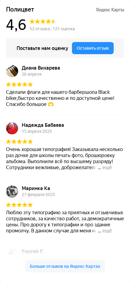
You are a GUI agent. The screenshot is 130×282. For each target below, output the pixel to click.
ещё (107, 167)
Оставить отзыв (93, 48)
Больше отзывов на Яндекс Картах (65, 266)
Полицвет (20, 9)
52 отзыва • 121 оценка (52, 28)
